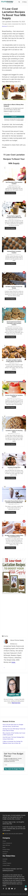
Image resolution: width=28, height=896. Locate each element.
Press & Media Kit (7, 843)
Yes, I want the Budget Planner (14, 769)
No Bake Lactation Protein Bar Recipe (14, 287)
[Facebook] (3, 888)
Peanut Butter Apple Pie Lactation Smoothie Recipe (14, 216)
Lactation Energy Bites (14, 467)
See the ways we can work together (13, 833)
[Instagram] (6, 888)
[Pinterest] (9, 888)
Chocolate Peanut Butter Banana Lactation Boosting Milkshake (14, 501)
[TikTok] (15, 888)
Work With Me (6, 845)
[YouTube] (12, 888)
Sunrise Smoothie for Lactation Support (14, 396)
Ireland (4, 861)
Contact (5, 853)
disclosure (4, 26)
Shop (4, 847)
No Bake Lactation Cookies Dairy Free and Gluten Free (14, 536)
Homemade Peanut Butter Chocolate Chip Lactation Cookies (14, 323)
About (4, 841)
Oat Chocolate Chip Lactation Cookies (14, 183)
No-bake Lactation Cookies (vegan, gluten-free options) (14, 360)
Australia (5, 859)
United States (6, 865)
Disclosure (5, 851)
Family (6, 636)
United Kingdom (7, 863)
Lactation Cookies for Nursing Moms (14, 431)
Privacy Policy (6, 849)
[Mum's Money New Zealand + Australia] (7, 2)
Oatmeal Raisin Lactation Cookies (14, 252)
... (4, 667)
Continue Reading (10, 193)
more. (13, 662)
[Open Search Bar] (19, 2)
